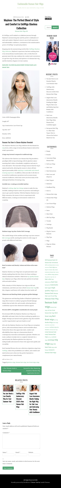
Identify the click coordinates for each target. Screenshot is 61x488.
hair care (54, 276)
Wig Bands (49, 228)
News (48, 210)
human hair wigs (21, 362)
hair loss (54, 282)
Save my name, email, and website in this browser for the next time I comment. (21, 462)
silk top (49, 337)
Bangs (48, 151)
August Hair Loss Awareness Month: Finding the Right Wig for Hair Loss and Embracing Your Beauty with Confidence (52, 105)
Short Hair (49, 214)
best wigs (52, 267)
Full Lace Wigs (50, 164)
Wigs (47, 240)
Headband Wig (50, 187)
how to (56, 290)
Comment (6, 432)
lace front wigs (31, 362)
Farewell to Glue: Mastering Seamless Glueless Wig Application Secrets (32, 371)
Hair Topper (50, 180)
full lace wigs (51, 274)
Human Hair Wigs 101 (21, 31)
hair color (48, 279)
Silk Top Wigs (50, 217)
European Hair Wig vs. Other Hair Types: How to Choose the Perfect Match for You (52, 133)
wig (3, 148)
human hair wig (31, 288)
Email (18, 452)
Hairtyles (49, 183)
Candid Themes (45, 482)
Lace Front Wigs (51, 203)
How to (48, 190)
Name (5, 452)
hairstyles (54, 285)
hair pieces (47, 285)
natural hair (47, 325)
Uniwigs (48, 224)
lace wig (56, 319)
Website (30, 452)
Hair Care (49, 167)
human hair (49, 293)
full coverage (6, 238)
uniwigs (51, 340)
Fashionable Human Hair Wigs (30, 4)
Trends (48, 221)
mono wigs (55, 322)
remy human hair (50, 332)
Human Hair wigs (51, 194)
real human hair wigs (53, 329)
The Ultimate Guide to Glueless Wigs (10, 369)
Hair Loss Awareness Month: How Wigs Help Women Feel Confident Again (52, 120)
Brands (48, 154)
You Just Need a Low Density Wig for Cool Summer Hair (52, 81)
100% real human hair (50, 265)
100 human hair (50, 260)
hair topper (48, 288)
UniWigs (4, 350)
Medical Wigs (50, 207)
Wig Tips (49, 237)
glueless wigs (11, 362)
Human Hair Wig (51, 299)
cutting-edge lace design (16, 188)
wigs (37, 362)
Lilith (28, 17)
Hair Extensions (51, 171)
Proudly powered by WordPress (20, 482)
